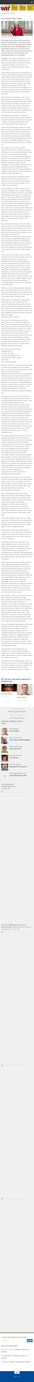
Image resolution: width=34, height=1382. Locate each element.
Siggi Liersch (16, 764)
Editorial (15, 728)
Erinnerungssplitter (19, 773)
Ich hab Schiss (14, 757)
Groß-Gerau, (5, 721)
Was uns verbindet (6, 694)
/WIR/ (2, 13)
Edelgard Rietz (17, 755)
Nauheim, (20, 721)
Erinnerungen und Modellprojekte (20, 740)
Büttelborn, (13, 721)
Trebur (3, 723)
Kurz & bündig (17, 737)
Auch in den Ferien (15, 749)
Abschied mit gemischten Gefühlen (20, 1362)
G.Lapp (5, 1362)
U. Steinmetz (7, 1355)
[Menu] (32, 2)
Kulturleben (9, 13)
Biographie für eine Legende (18, 766)
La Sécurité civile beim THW (18, 775)
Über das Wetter (21, 697)
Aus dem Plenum (17, 746)
